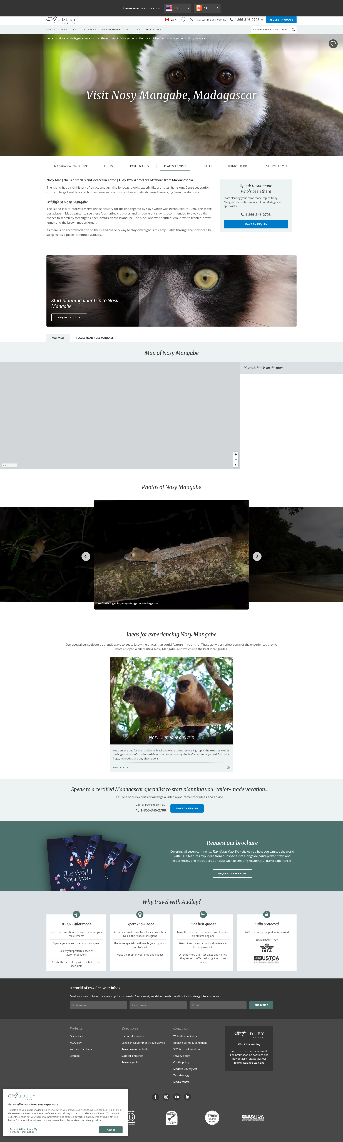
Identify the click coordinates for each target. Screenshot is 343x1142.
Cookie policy (181, 1062)
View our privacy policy (87, 1120)
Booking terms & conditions (190, 1042)
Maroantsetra (182, 180)
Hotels (207, 166)
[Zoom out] (235, 459)
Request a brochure (232, 873)
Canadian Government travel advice (143, 1042)
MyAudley (76, 1042)
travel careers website (249, 1063)
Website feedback (81, 1049)
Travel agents (130, 1062)
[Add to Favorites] (333, 43)
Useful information (132, 1036)
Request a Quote (69, 317)
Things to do (237, 166)
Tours (108, 166)
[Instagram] (166, 1097)
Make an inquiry (256, 224)
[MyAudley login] (191, 20)
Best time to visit (276, 166)
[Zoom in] (235, 454)
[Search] (293, 29)
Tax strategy (181, 1075)
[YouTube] (176, 1097)
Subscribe (261, 1005)
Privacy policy (181, 1055)
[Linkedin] (187, 1097)
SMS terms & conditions (188, 1049)
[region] (120, 415)
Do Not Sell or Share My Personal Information (23, 1131)
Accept (111, 1129)
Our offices (76, 1036)
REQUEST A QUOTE (281, 19)
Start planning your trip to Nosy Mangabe (84, 303)
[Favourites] (183, 20)
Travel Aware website (135, 1049)
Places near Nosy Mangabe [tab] (95, 337)
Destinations (55, 29)
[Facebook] (155, 1097)
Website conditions (185, 1036)
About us (131, 29)
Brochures (153, 29)
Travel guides (138, 166)
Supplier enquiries (132, 1055)
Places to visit (175, 166)
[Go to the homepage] (61, 19)
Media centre (181, 1082)
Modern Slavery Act (185, 1069)
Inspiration (109, 29)
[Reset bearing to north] (235, 464)
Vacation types (83, 29)
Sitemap (75, 1055)
